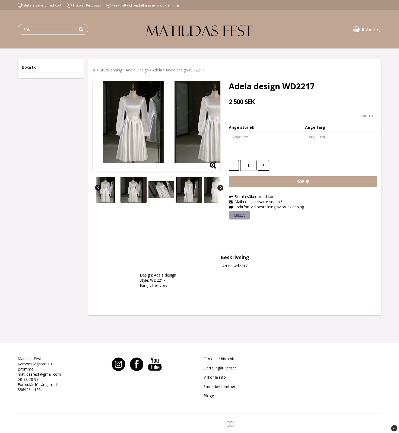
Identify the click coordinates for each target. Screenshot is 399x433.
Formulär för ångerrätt (37, 384)
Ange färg (315, 127)
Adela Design (137, 70)
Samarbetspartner (219, 386)
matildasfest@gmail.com (39, 374)
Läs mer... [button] (368, 115)
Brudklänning (110, 70)
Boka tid (29, 67)
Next (220, 188)
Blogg (209, 395)
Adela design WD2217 (185, 70)
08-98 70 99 (28, 379)
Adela (157, 70)
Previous (98, 188)
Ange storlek (241, 127)
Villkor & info (215, 377)
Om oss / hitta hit (219, 358)
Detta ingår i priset (220, 368)
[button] (367, 29)
